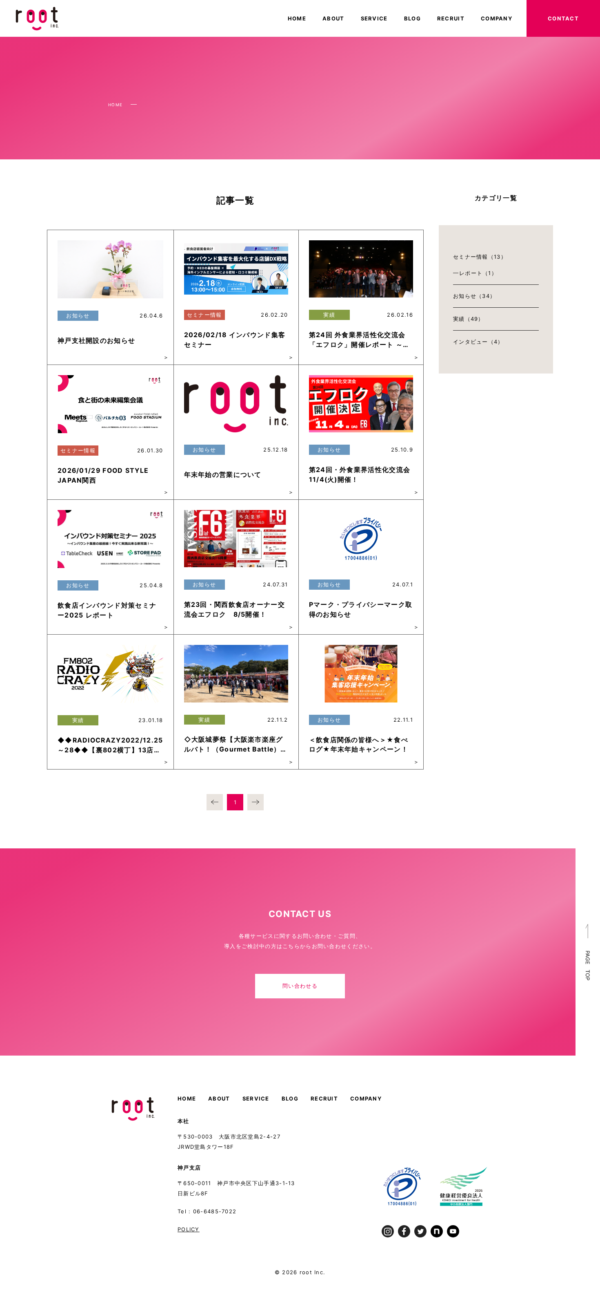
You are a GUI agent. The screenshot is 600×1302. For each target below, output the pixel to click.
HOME (297, 18)
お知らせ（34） (474, 296)
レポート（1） (478, 273)
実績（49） (468, 318)
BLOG (412, 18)
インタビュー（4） (478, 341)
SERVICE (374, 18)
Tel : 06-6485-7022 (207, 1211)
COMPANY (496, 18)
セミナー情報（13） (480, 256)
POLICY (189, 1229)
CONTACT (563, 18)
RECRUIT (450, 18)
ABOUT (333, 18)
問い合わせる (300, 985)
